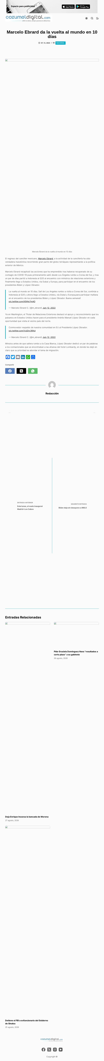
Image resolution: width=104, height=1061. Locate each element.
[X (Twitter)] (21, 371)
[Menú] (97, 18)
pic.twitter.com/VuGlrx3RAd (22, 330)
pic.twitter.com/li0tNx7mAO (22, 301)
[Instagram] (55, 1049)
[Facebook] (10, 371)
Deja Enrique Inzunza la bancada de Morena (26, 816)
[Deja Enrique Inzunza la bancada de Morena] (27, 717)
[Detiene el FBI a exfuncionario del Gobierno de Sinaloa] (27, 921)
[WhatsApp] (33, 371)
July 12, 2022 (49, 308)
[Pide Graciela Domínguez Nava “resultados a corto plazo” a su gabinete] (76, 634)
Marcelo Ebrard (45, 258)
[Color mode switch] (86, 18)
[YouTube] (61, 1049)
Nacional (60, 43)
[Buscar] (92, 18)
